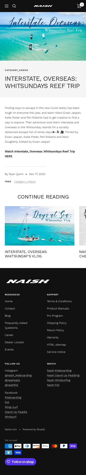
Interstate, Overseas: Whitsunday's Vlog (26, 254)
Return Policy (55, 330)
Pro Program (55, 315)
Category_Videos (16, 70)
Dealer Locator (14, 342)
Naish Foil (53, 385)
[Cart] (79, 6)
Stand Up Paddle (16, 412)
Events (9, 349)
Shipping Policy (57, 323)
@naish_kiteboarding (18, 375)
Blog (7, 315)
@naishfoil (11, 385)
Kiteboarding (13, 397)
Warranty (53, 337)
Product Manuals (58, 308)
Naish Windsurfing (58, 380)
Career (9, 335)
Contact (10, 308)
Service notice (56, 351)
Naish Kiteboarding (59, 370)
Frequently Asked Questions (16, 325)
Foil (7, 402)
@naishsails (12, 380)
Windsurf (10, 416)
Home (9, 301)
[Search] (14, 6)
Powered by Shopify (34, 429)
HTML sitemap (56, 344)
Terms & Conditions (59, 301)
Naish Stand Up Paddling (63, 375)
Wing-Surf (11, 407)
